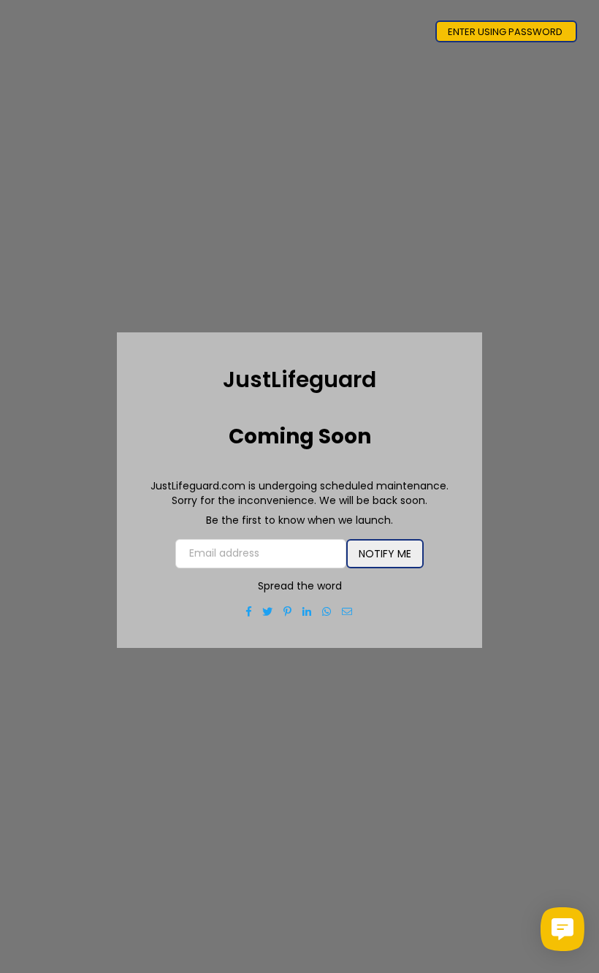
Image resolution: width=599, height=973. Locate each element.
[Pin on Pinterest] (287, 611)
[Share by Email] (347, 611)
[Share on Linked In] (307, 611)
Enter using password (506, 32)
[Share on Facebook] (249, 611)
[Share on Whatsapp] (327, 611)
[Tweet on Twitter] (267, 611)
